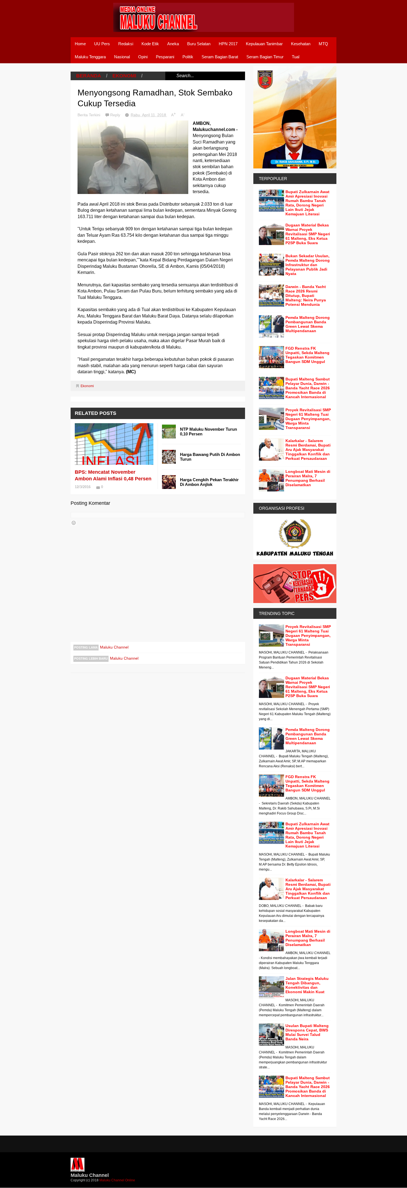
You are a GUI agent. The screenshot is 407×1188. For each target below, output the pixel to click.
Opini (143, 56)
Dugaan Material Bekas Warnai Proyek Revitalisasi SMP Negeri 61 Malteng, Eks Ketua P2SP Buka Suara (307, 234)
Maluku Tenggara (90, 56)
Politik (187, 56)
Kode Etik (150, 43)
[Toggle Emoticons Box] (74, 523)
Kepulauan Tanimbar (264, 43)
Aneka (173, 43)
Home (80, 43)
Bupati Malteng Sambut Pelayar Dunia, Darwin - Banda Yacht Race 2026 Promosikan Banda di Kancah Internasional (307, 388)
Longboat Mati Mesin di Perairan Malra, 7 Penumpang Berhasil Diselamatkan (307, 478)
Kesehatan (300, 43)
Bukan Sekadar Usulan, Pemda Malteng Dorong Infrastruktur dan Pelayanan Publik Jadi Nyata (307, 265)
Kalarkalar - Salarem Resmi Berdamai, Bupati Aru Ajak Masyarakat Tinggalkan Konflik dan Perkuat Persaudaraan (308, 449)
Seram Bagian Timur (265, 56)
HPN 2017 (228, 43)
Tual (295, 56)
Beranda (88, 76)
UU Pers (102, 43)
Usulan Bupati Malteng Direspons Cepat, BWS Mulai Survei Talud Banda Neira (307, 1032)
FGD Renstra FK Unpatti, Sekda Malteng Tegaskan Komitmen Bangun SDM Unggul (307, 355)
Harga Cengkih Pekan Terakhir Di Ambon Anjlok (209, 482)
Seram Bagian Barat (220, 56)
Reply (115, 115)
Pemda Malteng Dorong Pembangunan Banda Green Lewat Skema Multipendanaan (307, 324)
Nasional (122, 56)
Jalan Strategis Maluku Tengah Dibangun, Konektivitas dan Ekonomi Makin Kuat (307, 985)
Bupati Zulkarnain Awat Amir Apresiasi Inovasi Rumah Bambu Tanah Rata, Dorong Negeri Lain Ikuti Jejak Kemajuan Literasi (307, 203)
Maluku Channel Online (117, 1180)
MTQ (323, 43)
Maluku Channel (114, 647)
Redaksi (125, 43)
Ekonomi (124, 76)
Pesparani (165, 56)
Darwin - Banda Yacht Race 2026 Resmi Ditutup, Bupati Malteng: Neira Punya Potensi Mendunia (305, 295)
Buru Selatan (198, 43)
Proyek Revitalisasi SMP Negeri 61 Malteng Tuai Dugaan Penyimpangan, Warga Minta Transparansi (308, 419)
